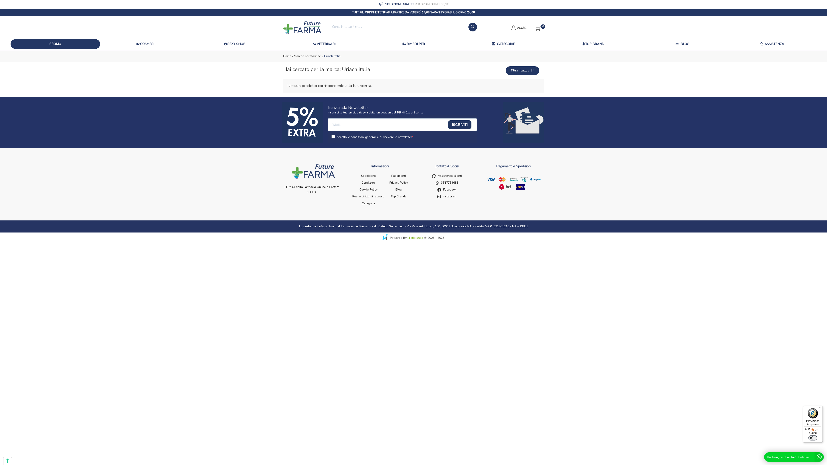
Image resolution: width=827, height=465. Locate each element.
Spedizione (368, 176)
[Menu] (820, 408)
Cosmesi (147, 44)
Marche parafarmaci (307, 56)
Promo (55, 44)
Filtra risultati (521, 70)
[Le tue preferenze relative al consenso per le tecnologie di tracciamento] (7, 461)
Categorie (505, 44)
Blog (684, 44)
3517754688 (449, 183)
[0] (537, 28)
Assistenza (774, 44)
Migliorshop (415, 238)
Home (287, 56)
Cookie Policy (368, 190)
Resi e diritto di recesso (368, 196)
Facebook (449, 190)
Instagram (449, 196)
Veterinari (326, 44)
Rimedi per (416, 44)
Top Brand (594, 44)
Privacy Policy (398, 183)
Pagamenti (398, 176)
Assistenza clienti (450, 176)
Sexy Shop (236, 44)
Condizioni (368, 183)
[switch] (812, 437)
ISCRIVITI (460, 125)
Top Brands (398, 196)
